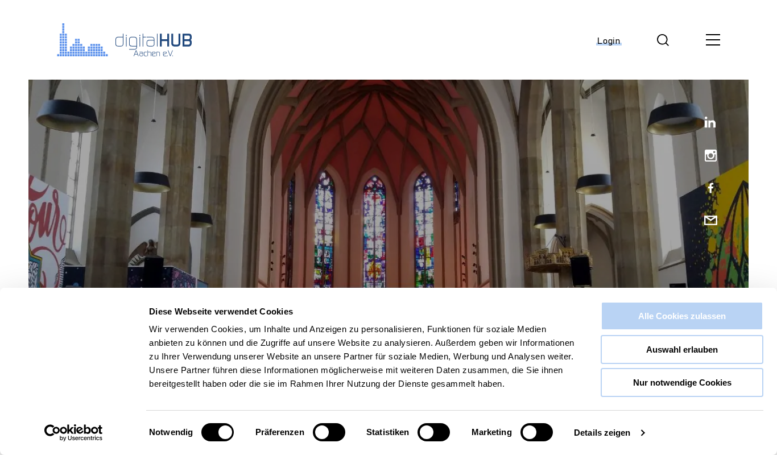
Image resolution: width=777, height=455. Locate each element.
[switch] (329, 432)
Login (609, 41)
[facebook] (706, 189)
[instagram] (706, 156)
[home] (116, 40)
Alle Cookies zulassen (682, 316)
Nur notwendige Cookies (682, 382)
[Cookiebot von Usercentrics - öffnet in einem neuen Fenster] (73, 432)
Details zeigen (602, 432)
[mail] (706, 221)
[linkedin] (706, 124)
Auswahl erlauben (682, 349)
